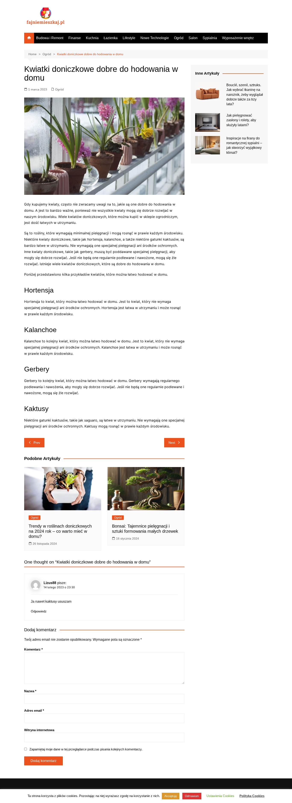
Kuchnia (92, 38)
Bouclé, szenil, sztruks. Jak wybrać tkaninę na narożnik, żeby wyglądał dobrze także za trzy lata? (244, 94)
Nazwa (30, 691)
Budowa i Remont (49, 38)
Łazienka (111, 38)
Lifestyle (129, 38)
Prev (37, 442)
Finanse (74, 38)
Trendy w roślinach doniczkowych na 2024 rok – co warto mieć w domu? (60, 531)
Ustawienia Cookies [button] (220, 796)
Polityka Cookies (251, 796)
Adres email (34, 710)
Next (171, 442)
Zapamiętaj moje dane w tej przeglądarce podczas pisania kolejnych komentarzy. (85, 749)
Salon (193, 38)
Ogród (178, 38)
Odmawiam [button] (192, 796)
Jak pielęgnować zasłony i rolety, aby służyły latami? (241, 120)
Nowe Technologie (154, 38)
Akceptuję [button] (170, 796)
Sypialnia (210, 38)
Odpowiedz (39, 611)
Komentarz (33, 649)
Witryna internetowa (39, 730)
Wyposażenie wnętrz (238, 38)
